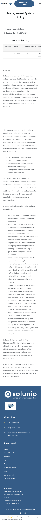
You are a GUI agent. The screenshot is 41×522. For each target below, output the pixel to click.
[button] (38, 518)
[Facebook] (16, 513)
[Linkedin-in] (21, 513)
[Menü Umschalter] (40, 3)
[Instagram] (25, 513)
